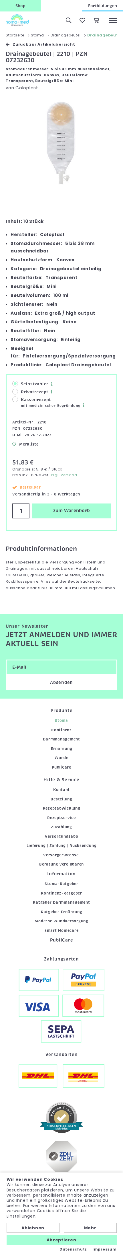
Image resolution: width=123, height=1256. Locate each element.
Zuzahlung (61, 827)
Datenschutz (73, 1249)
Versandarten (61, 1054)
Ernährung (61, 748)
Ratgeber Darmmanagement (61, 902)
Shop (20, 5)
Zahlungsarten (61, 959)
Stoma (61, 720)
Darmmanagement (61, 739)
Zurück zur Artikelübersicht (44, 44)
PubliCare (61, 767)
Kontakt (61, 789)
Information (61, 873)
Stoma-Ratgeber (61, 883)
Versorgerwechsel (61, 855)
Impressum (104, 1249)
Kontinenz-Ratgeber (61, 893)
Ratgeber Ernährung (61, 911)
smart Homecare (62, 930)
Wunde (61, 757)
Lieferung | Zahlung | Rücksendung (62, 845)
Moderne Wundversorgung (61, 921)
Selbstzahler (35, 383)
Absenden (61, 682)
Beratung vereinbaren (61, 864)
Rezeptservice (61, 817)
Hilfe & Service (61, 779)
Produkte (62, 710)
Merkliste (29, 444)
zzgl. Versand (64, 475)
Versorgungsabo (61, 836)
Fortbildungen (102, 5)
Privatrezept (34, 391)
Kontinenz (61, 730)
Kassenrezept (50, 402)
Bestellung (61, 799)
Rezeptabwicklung (61, 808)
